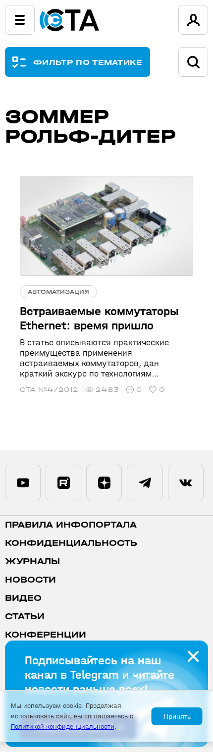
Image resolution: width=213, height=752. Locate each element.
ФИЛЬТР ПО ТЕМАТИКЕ (88, 62)
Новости (30, 580)
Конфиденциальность (71, 543)
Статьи (25, 616)
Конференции (45, 635)
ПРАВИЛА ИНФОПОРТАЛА (71, 525)
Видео (23, 598)
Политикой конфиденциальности (62, 726)
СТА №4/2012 (49, 389)
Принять (177, 716)
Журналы (32, 561)
